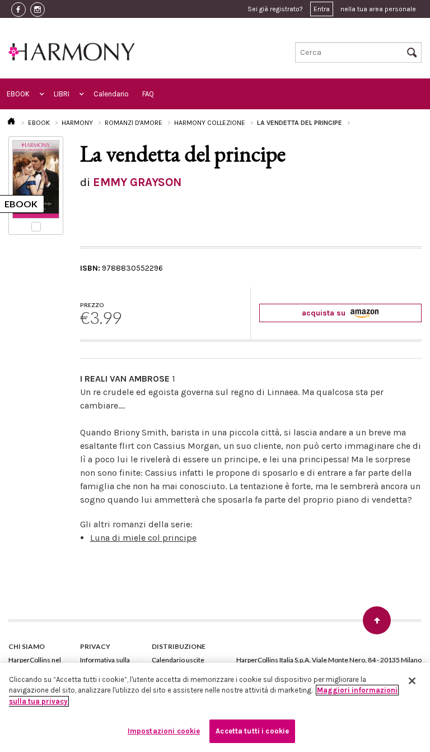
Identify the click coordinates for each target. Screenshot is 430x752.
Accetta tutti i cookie (252, 731)
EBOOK (18, 94)
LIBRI (61, 94)
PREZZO (92, 304)
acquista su (325, 313)
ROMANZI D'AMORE (133, 123)
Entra (322, 9)
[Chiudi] (412, 681)
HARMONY (77, 123)
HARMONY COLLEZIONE (209, 123)
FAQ (148, 94)
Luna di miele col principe (143, 537)
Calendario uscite (178, 660)
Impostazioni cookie (164, 731)
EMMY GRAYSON (137, 182)
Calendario (111, 94)
